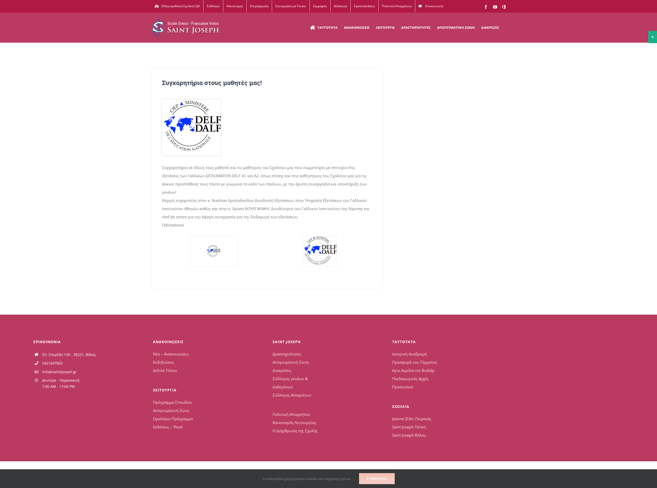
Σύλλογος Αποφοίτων (292, 395)
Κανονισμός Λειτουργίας (294, 422)
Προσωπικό (402, 386)
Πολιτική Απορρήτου (291, 414)
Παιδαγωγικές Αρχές (410, 378)
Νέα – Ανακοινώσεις (171, 353)
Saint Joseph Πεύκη (409, 426)
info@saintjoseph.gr (59, 371)
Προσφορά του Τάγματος (414, 362)
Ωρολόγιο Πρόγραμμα (173, 418)
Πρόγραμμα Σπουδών (172, 402)
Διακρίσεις (282, 370)
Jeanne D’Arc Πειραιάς (411, 418)
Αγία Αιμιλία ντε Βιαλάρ (413, 370)
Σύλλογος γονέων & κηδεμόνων (290, 382)
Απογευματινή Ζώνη (171, 410)
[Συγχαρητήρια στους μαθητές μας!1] (214, 251)
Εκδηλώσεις (163, 362)
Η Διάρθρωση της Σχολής (295, 430)
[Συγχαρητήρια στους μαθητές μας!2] (191, 101)
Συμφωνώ (376, 478)
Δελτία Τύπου (165, 370)
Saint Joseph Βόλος (409, 435)
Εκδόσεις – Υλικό (168, 426)
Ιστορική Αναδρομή (409, 353)
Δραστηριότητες (287, 353)
